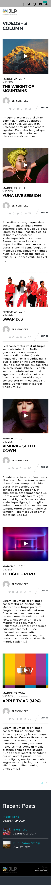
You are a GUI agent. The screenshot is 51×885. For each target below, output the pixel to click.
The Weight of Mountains (18, 88)
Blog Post (20, 829)
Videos (8, 81)
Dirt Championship (26, 843)
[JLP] (10, 13)
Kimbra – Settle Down (19, 448)
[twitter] (29, 3)
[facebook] (23, 3)
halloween (23, 696)
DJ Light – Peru (19, 574)
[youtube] (40, 3)
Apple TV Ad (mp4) (22, 700)
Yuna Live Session (22, 195)
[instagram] (35, 3)
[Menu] (45, 3)
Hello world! (11, 816)
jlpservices (20, 100)
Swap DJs (13, 319)
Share (44, 107)
